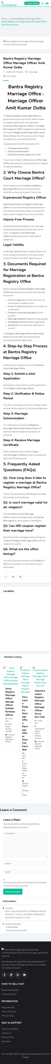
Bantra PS (10, 72)
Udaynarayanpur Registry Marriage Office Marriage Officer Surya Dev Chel (40, 704)
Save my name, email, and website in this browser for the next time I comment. (25, 884)
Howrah (19, 72)
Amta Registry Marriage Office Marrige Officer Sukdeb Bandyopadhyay (10, 702)
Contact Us (6, 1033)
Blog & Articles (8, 1007)
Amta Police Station (8, 726)
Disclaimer (6, 1041)
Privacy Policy (8, 1015)
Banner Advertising (10, 990)
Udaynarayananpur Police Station (39, 732)
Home (4, 18)
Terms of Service (9, 1011)
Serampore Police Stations (24, 768)
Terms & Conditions (10, 1029)
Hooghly (24, 776)
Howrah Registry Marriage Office (25, 18)
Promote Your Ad (9, 994)
